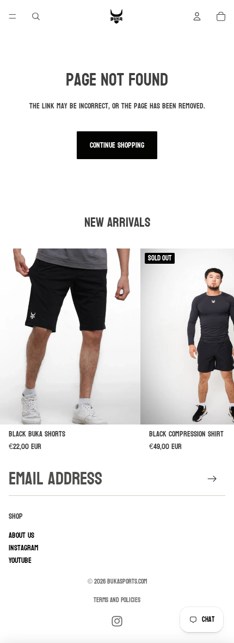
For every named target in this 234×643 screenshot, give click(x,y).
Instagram (24, 548)
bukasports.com (127, 581)
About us (21, 535)
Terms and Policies (117, 600)
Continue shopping (117, 145)
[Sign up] (212, 479)
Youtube (20, 560)
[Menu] (12, 16)
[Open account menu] (197, 16)
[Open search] (36, 16)
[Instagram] (117, 621)
